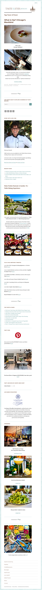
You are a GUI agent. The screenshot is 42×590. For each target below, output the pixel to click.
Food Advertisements (14, 93)
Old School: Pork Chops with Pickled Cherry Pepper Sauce (17, 310)
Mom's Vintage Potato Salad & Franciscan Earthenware (17, 324)
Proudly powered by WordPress (23, 586)
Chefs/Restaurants (16, 84)
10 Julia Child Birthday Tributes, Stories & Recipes (16, 173)
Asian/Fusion (7, 572)
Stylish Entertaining (8, 561)
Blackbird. (27, 74)
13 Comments (15, 85)
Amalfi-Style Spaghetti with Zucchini (13, 322)
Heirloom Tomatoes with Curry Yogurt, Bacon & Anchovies (18, 171)
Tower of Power (9, 85)
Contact (6, 583)
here (9, 266)
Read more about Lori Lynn (10, 162)
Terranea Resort (23, 223)
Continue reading (18, 81)
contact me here (20, 162)
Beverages (11, 84)
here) (13, 271)
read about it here (18, 453)
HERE (28, 228)
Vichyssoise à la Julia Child (11, 317)
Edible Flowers (7, 577)
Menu (36, 2)
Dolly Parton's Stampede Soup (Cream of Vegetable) (16, 321)
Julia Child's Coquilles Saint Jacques (13, 313)
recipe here (18, 483)
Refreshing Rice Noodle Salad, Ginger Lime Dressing (16, 316)
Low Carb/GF (7, 575)
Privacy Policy (14, 586)
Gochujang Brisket (9, 319)
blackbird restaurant (24, 84)
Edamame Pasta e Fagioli (10, 179)
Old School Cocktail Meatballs (11, 314)
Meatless (6, 564)
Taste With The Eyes (7, 586)
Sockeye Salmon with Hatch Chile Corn (13, 177)
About (5, 580)
